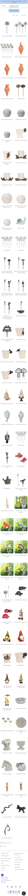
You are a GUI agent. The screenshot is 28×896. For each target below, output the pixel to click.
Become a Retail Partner (6, 858)
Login (2, 863)
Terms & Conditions (18, 859)
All (17, 15)
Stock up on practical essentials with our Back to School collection (14, 2)
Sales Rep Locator (5, 855)
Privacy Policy (17, 862)
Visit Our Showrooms (19, 869)
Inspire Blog (17, 867)
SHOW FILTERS (13, 10)
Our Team (3, 868)
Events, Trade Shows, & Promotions (19, 854)
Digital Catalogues (5, 860)
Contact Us (3, 882)
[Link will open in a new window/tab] (8, 887)
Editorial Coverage (5, 865)
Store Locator (17, 857)
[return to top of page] (24, 893)
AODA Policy (17, 864)
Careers (2, 870)
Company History (5, 853)
